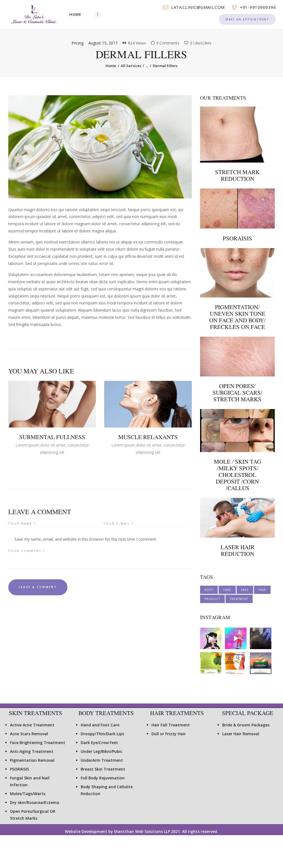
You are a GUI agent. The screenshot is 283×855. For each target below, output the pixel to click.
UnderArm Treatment (102, 760)
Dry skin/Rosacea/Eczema (34, 802)
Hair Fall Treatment (170, 724)
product (212, 599)
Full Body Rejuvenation (103, 777)
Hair (262, 590)
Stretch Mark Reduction (237, 175)
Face (245, 590)
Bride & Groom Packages (245, 724)
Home (111, 65)
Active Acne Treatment (32, 724)
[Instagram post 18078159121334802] (260, 663)
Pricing (77, 43)
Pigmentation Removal (32, 760)
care (227, 590)
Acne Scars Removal (29, 733)
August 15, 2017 (102, 43)
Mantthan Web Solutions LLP (141, 831)
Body (209, 590)
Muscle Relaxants (148, 437)
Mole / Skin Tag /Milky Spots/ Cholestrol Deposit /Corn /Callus (237, 475)
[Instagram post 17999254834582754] (236, 638)
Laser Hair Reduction (238, 550)
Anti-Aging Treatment (31, 751)
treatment (239, 599)
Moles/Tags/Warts (27, 793)
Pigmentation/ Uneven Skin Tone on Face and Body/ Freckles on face (237, 317)
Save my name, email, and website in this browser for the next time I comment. (85, 539)
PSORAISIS (237, 238)
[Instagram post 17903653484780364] (260, 638)
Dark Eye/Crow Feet (99, 742)
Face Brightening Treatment (37, 742)
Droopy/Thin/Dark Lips (102, 733)
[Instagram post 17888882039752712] (211, 638)
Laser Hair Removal (240, 733)
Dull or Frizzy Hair (168, 733)
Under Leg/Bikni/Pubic (101, 751)
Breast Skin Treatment (103, 769)
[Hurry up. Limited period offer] (236, 663)
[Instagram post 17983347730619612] (211, 663)
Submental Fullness (52, 437)
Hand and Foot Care (100, 724)
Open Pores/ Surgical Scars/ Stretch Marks (237, 393)
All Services (131, 65)
